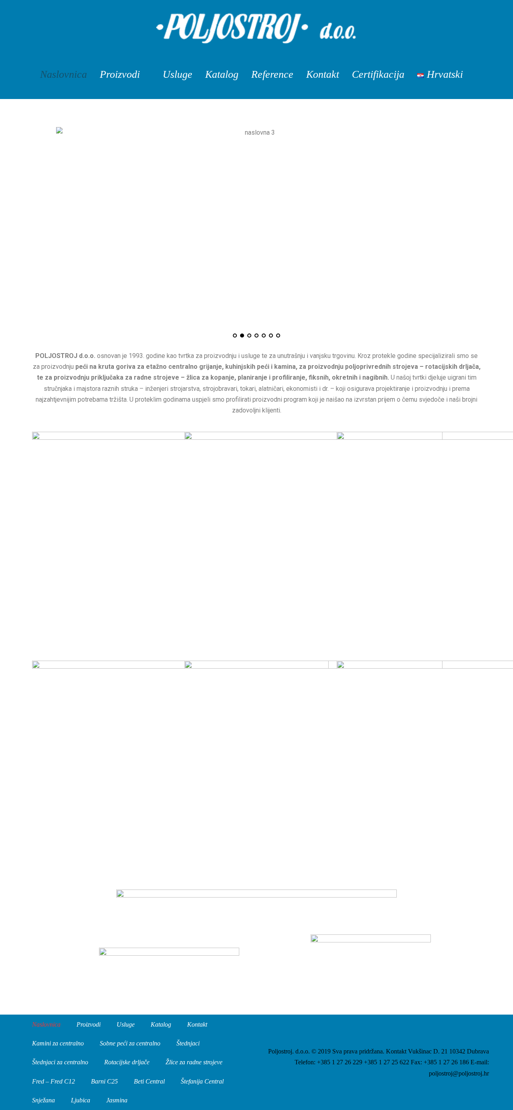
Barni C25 (104, 1081)
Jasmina (116, 1100)
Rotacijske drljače (126, 1062)
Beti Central (149, 1081)
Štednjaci (188, 1043)
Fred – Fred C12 (53, 1081)
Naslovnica (63, 74)
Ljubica (80, 1100)
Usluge (177, 74)
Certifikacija (378, 74)
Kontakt (322, 74)
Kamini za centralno (58, 1043)
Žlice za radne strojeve (194, 1062)
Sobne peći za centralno (130, 1043)
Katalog (221, 74)
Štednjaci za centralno (60, 1062)
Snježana (43, 1100)
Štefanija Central (202, 1081)
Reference (272, 74)
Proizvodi (120, 74)
